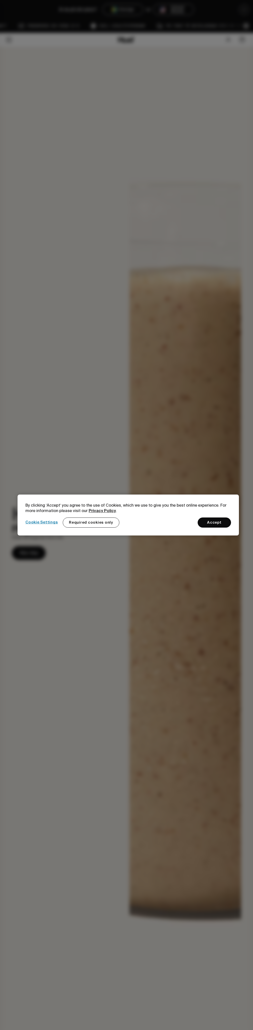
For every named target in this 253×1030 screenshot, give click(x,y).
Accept (214, 522)
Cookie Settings (41, 522)
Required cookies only (91, 522)
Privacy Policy (102, 510)
